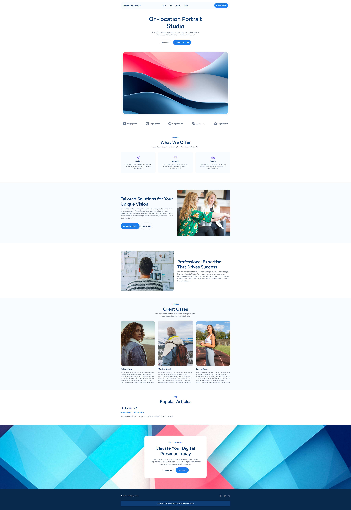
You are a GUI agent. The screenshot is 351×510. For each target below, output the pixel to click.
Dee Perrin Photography (132, 5)
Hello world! (129, 408)
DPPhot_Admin (139, 412)
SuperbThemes (189, 503)
